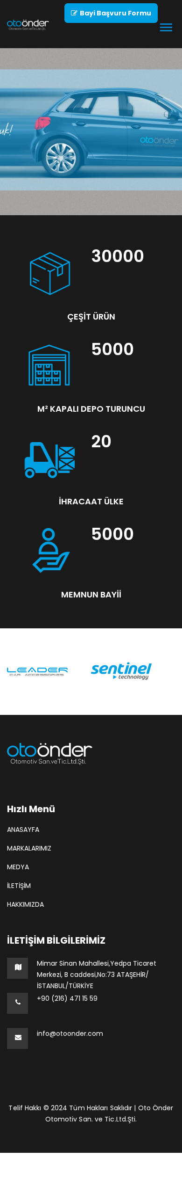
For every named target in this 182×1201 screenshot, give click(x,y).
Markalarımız (29, 848)
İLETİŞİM (19, 885)
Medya (18, 867)
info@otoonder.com (70, 1033)
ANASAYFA (23, 829)
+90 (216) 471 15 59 (67, 998)
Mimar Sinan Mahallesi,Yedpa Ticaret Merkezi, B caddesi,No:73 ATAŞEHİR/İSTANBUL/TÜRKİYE (96, 974)
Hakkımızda (25, 904)
